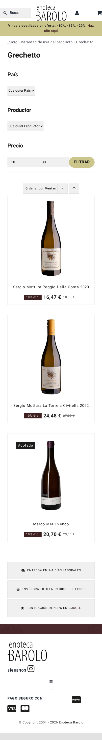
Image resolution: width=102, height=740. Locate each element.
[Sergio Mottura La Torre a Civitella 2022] (51, 369)
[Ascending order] (74, 188)
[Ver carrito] (99, 13)
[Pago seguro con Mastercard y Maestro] (31, 669)
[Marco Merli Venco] (51, 487)
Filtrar (82, 162)
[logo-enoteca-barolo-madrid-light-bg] (51, 6)
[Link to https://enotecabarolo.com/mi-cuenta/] (77, 13)
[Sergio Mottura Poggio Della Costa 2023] (51, 250)
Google (75, 608)
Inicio (12, 42)
